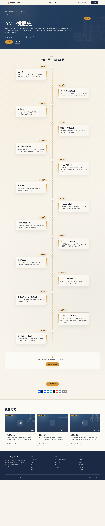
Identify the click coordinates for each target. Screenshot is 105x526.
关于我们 (81, 459)
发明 (32, 467)
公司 (17, 11)
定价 (56, 464)
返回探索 (9, 14)
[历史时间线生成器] (14, 2)
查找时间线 (12, 11)
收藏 (10, 42)
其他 (32, 469)
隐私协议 (81, 464)
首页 (50, 2)
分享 (18, 42)
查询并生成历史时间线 (60, 459)
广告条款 (81, 467)
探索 (55, 2)
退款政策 (81, 469)
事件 (32, 464)
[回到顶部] (20, 477)
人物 (32, 462)
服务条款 (81, 462)
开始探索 (94, 2)
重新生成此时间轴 (52, 364)
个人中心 (57, 467)
